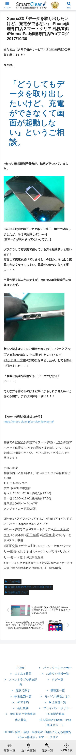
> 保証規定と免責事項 (21, 714)
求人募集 (20, 719)
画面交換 (11, 546)
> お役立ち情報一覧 (55, 673)
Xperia (51, 49)
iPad (59, 442)
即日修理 (32, 535)
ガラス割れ (29, 546)
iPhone (20, 442)
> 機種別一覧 (55, 690)
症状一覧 (47, 747)
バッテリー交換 (15, 360)
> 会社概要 (21, 708)
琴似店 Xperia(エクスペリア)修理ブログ (30, 587)
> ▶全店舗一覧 (55, 702)
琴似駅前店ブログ (18, 592)
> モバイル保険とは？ (55, 696)
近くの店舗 (28, 747)
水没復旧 (25, 551)
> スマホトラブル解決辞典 (20, 682)
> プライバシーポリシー (55, 708)
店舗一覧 (9, 747)
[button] (68, 562)
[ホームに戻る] (38, 658)
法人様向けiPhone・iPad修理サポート (55, 722)
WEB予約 (67, 747)
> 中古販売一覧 (20, 696)
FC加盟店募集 (55, 714)
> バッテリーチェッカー (55, 667)
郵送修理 (48, 535)
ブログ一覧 (14, 581)
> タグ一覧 (55, 679)
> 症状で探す (20, 690)
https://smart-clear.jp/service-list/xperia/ (29, 421)
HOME (20, 667)
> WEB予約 (20, 702)
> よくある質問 (20, 673)
